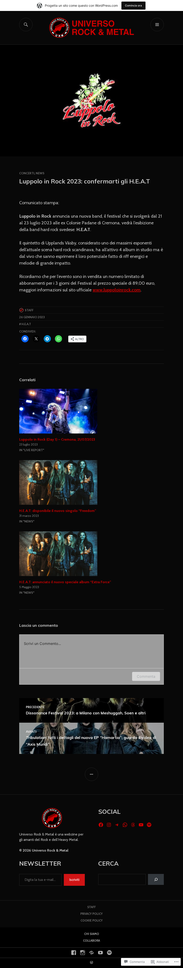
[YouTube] (141, 824)
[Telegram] (117, 824)
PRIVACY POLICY (91, 913)
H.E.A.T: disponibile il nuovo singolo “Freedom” (57, 511)
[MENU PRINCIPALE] (157, 24)
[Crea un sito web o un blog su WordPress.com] (91, 962)
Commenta (146, 676)
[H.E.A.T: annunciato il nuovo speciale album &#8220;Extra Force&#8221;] (91, 553)
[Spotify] (149, 824)
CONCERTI (26, 173)
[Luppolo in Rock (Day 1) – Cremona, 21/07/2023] (91, 411)
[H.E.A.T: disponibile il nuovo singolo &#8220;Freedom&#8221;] (91, 482)
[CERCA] (26, 24)
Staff (29, 310)
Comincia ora (133, 5)
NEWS (40, 173)
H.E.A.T (26, 324)
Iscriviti (74, 880)
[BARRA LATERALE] (91, 774)
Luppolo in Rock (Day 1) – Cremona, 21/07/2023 (57, 439)
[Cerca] (156, 879)
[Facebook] (101, 824)
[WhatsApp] (125, 824)
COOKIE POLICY (92, 920)
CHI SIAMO (91, 934)
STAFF (91, 907)
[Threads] (133, 824)
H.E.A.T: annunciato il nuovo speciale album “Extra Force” (65, 582)
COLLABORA (91, 940)
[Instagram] (109, 824)
